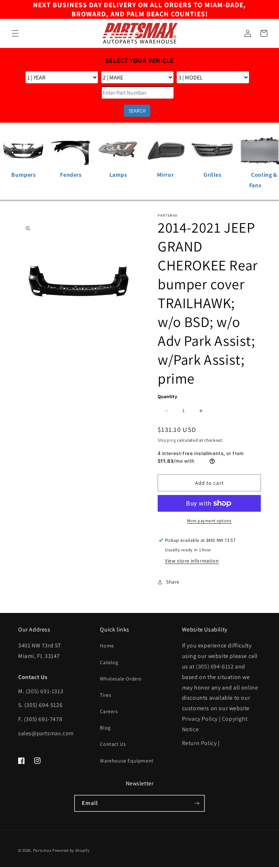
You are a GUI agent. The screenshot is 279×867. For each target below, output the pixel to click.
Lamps (118, 175)
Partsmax (42, 850)
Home (107, 645)
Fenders (70, 175)
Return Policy (199, 743)
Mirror (165, 175)
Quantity (167, 396)
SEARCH (137, 110)
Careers (109, 711)
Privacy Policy (200, 719)
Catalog (109, 662)
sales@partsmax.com (46, 733)
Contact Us (113, 744)
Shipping (167, 440)
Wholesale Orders (121, 678)
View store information (192, 560)
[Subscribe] (197, 803)
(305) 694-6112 (215, 666)
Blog (105, 727)
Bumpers (23, 175)
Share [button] (172, 581)
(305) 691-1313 (44, 691)
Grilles (212, 175)
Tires (105, 695)
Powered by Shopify (71, 850)
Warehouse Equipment (126, 760)
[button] (15, 33)
